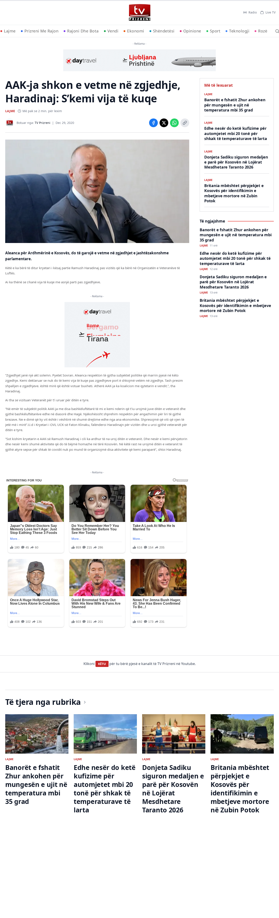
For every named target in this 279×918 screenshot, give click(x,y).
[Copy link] (184, 122)
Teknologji (239, 31)
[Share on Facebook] (153, 122)
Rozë (262, 31)
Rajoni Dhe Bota (83, 31)
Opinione (192, 31)
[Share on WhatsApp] (174, 122)
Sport (215, 31)
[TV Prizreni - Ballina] (139, 12)
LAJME (10, 111)
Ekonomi (135, 31)
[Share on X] (164, 122)
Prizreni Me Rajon (41, 31)
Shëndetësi (164, 31)
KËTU (102, 664)
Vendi (113, 31)
